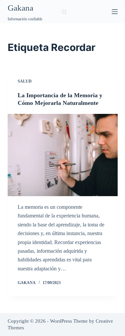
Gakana (20, 7)
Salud (25, 81)
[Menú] (115, 12)
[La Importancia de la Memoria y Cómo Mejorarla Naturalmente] (63, 155)
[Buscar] (64, 12)
